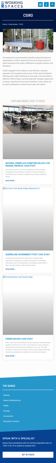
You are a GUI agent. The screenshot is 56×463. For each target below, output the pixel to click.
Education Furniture (11, 421)
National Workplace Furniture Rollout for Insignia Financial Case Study (27, 164)
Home (5, 24)
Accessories (8, 416)
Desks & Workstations (12, 400)
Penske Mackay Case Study (19, 338)
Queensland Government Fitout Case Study (27, 254)
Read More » (10, 181)
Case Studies (12, 24)
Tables (5, 406)
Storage (6, 411)
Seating (6, 395)
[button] (40, 4)
